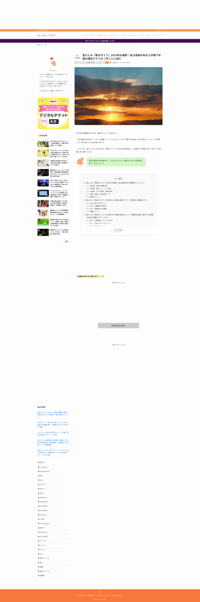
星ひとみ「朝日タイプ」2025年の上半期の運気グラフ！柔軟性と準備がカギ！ (117, 200)
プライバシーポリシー (103, 595)
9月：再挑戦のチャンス (98, 226)
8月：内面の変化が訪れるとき (100, 223)
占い (107, 62)
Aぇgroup (43, 467)
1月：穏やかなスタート (98, 203)
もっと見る (118, 230)
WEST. (42, 528)
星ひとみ (115, 62)
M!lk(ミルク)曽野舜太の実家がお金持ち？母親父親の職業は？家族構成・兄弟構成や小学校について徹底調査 (53, 442)
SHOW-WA (44, 502)
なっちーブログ (47, 35)
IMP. (41, 476)
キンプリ (43, 541)
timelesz (43, 515)
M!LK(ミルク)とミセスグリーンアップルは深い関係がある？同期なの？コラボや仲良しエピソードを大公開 (53, 452)
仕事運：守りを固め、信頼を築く (101, 191)
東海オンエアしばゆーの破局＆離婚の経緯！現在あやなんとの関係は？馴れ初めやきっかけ (53, 414)
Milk (41, 493)
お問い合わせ (117, 595)
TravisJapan (45, 523)
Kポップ (43, 489)
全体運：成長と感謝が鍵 (98, 186)
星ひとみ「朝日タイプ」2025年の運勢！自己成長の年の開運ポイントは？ (115, 182)
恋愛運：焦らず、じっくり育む (100, 188)
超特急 (42, 575)
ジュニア (43, 545)
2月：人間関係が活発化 (98, 206)
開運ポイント (94, 197)
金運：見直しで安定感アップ (100, 194)
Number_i (44, 497)
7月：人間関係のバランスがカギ (101, 220)
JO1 (41, 480)
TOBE (42, 519)
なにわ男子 (44, 536)
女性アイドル (44, 558)
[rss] (158, 30)
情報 (41, 567)
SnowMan (44, 510)
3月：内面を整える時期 (98, 209)
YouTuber (43, 532)
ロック (42, 549)
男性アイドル (44, 571)
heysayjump (44, 471)
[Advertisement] (62, 14)
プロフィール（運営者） (86, 595)
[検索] (161, 30)
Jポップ (43, 484)
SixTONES (44, 506)
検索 (66, 241)
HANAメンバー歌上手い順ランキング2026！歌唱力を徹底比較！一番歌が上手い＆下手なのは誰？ (53, 424)
